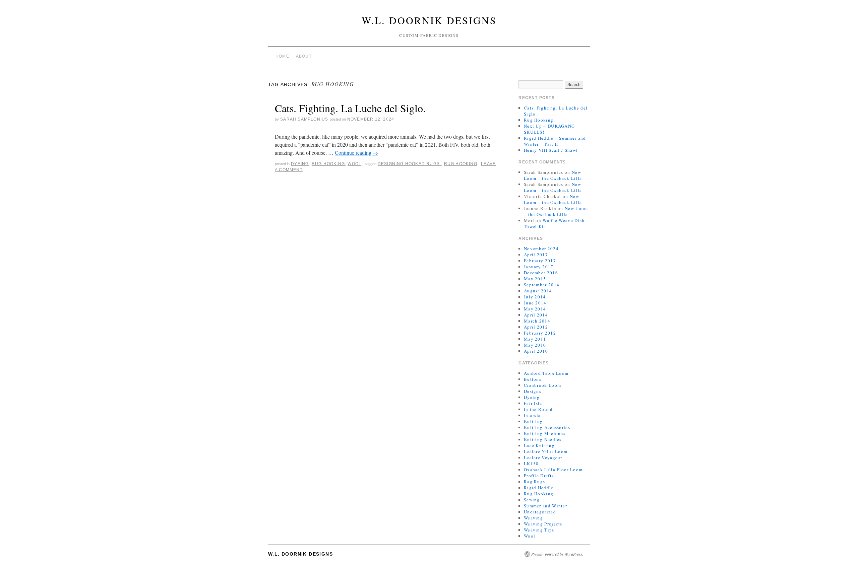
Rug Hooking (328, 163)
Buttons (532, 379)
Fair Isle (533, 403)
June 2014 (535, 303)
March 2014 (537, 321)
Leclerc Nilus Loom (545, 451)
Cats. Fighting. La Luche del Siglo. (350, 108)
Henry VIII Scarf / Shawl (551, 150)
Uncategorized (540, 512)
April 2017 (536, 255)
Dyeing (300, 163)
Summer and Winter (545, 506)
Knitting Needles (543, 439)
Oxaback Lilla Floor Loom (553, 470)
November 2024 (541, 248)
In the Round (538, 409)
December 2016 (541, 273)
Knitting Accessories (547, 427)
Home (282, 56)
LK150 (531, 463)
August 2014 (538, 291)
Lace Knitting (539, 445)
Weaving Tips (539, 530)
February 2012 (540, 333)
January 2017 (539, 267)
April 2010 (536, 351)
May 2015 (535, 279)
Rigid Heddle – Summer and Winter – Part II (555, 141)
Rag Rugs (534, 482)
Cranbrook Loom (542, 385)
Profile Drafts (539, 476)
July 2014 (535, 297)
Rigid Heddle (539, 488)
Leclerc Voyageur (543, 457)
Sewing (532, 500)
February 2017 (540, 261)
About (304, 56)
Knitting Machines (544, 433)
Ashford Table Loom (546, 373)
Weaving (533, 518)
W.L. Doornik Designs (429, 20)
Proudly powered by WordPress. (557, 554)
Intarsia (532, 415)
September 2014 (541, 285)
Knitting (533, 421)
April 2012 (536, 327)
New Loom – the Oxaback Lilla (553, 175)
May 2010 (535, 345)
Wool (354, 163)
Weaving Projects (543, 524)
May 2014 (535, 309)
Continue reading (356, 152)
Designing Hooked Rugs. (409, 163)
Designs (532, 391)
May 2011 (535, 339)
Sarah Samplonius (304, 119)
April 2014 (536, 315)
